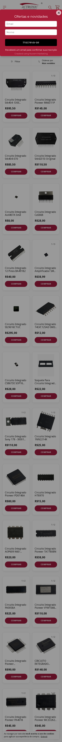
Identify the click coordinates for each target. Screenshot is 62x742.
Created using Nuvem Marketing (31, 53)
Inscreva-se (31, 42)
